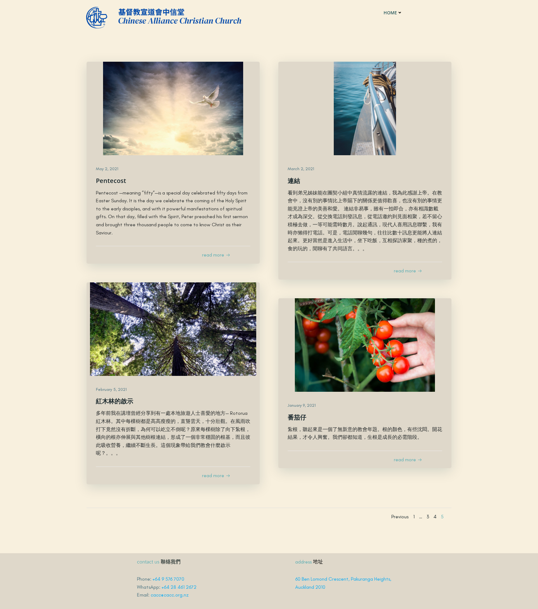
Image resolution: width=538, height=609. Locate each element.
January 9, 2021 (302, 405)
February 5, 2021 (111, 389)
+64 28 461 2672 (179, 587)
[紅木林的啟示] (173, 328)
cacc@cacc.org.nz (170, 595)
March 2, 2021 (301, 168)
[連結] (364, 108)
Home (390, 13)
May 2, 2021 (107, 168)
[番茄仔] (364, 344)
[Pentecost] (173, 108)
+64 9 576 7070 (168, 579)
